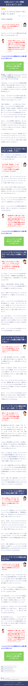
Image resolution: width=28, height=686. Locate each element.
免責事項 (19, 682)
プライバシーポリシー (11, 682)
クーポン (7, 678)
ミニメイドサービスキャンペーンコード (9, 666)
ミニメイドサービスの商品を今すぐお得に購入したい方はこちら (14, 66)
